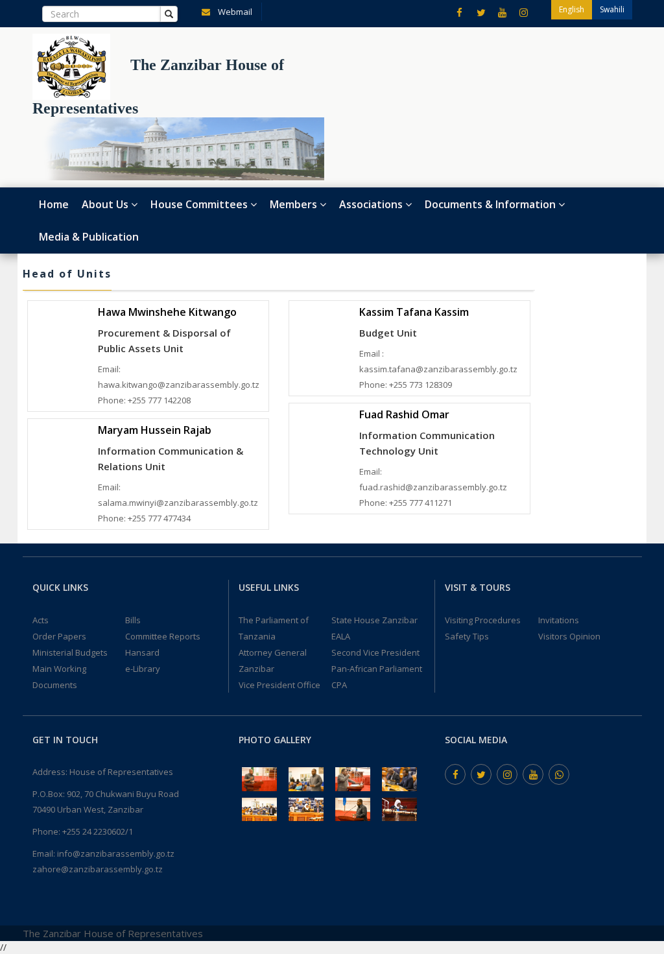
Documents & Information (491, 204)
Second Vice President (375, 652)
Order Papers (59, 636)
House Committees (200, 204)
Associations (372, 204)
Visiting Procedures (483, 620)
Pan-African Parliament (376, 668)
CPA (339, 685)
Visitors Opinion (569, 636)
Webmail (234, 12)
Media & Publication (89, 237)
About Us (106, 204)
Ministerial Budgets (70, 652)
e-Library (142, 668)
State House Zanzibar (374, 620)
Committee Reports (162, 636)
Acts (40, 620)
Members (295, 204)
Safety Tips (467, 636)
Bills (133, 620)
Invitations (558, 620)
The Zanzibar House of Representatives (113, 933)
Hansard (142, 652)
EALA (340, 636)
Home (54, 204)
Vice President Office (279, 685)
